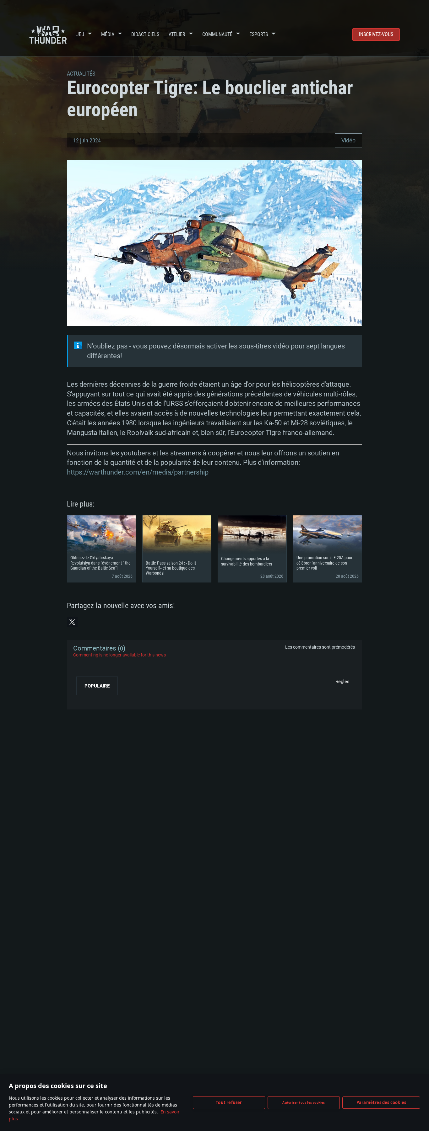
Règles (342, 681)
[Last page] (83, 700)
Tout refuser (229, 1102)
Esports (258, 34)
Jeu (80, 34)
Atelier (177, 34)
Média (107, 34)
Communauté (217, 34)
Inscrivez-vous (376, 34)
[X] (72, 622)
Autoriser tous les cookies (303, 1102)
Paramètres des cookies (381, 1102)
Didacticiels (145, 34)
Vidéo (348, 140)
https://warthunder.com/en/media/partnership (138, 472)
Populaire (97, 686)
